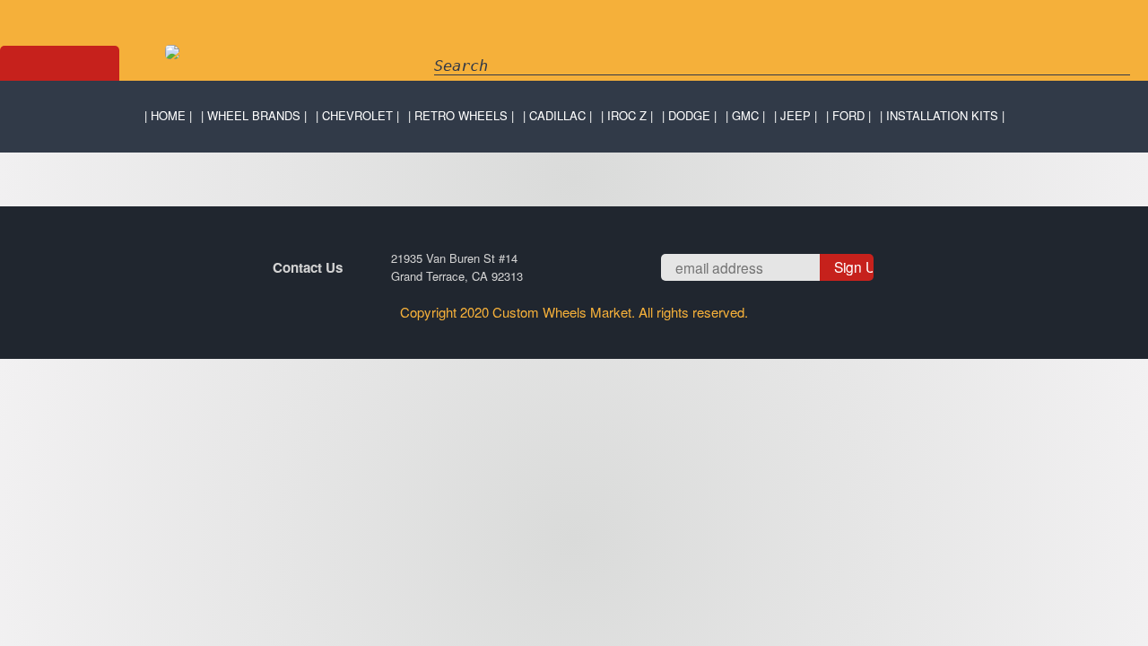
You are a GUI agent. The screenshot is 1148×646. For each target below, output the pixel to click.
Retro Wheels (461, 115)
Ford (848, 115)
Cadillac (557, 115)
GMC (745, 115)
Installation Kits (942, 115)
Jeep (795, 115)
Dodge (689, 115)
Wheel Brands (253, 115)
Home (168, 115)
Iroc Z (627, 115)
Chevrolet (357, 115)
